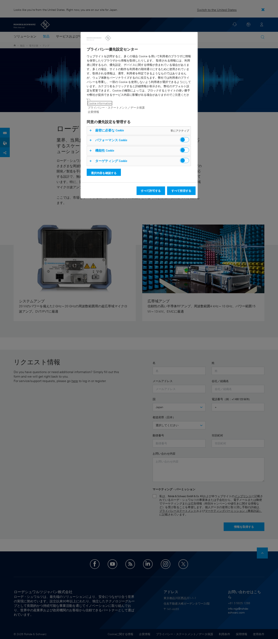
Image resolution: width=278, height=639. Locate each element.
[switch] (184, 139)
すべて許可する (151, 190)
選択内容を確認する (104, 173)
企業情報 (93, 111)
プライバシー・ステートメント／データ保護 (116, 107)
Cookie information (100, 103)
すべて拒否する (181, 190)
